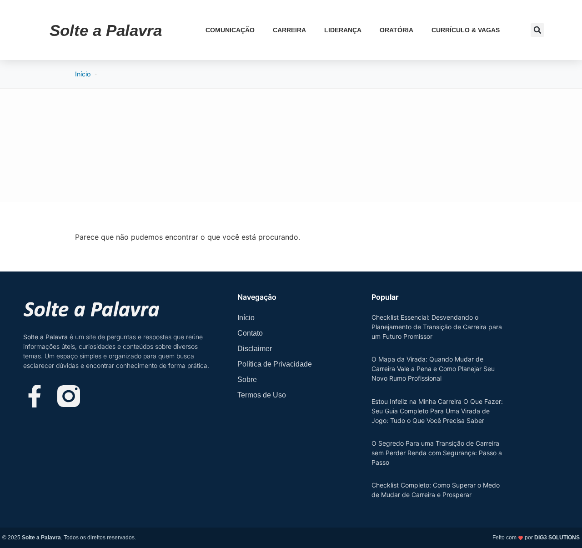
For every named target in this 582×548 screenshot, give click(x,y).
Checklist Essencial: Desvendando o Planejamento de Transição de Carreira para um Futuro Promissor (436, 326)
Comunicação (230, 30)
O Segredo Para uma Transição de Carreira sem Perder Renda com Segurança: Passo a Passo (436, 452)
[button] (537, 30)
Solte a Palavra (106, 30)
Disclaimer (254, 348)
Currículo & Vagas (465, 30)
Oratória (396, 30)
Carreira (289, 30)
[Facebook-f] (34, 396)
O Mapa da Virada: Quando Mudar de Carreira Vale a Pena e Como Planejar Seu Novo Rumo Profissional (433, 368)
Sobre (247, 379)
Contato (250, 333)
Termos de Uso (261, 395)
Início (83, 74)
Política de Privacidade (274, 364)
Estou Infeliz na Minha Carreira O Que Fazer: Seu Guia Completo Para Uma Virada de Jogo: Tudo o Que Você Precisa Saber (437, 410)
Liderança (342, 30)
